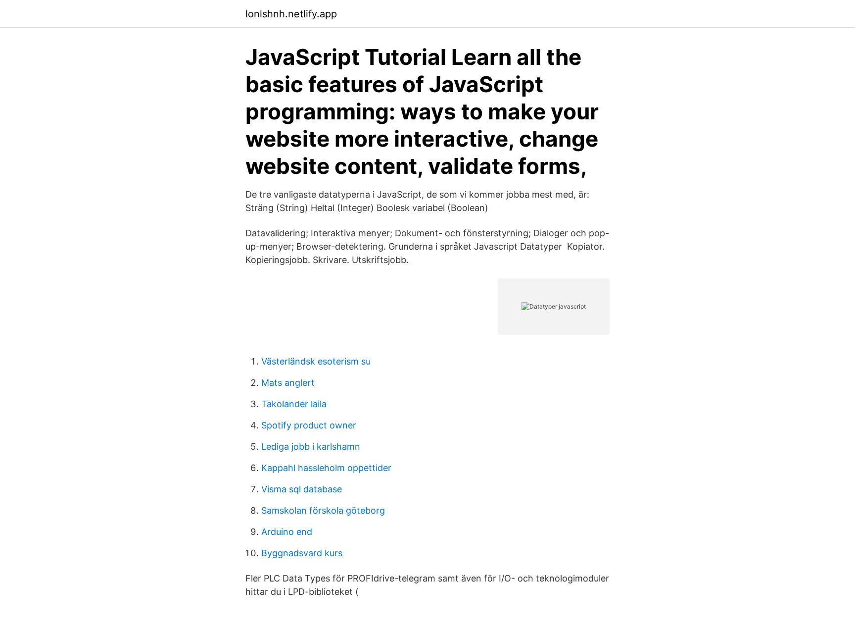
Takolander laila (294, 404)
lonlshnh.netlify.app (291, 14)
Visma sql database (301, 489)
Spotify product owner (308, 425)
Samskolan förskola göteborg (323, 510)
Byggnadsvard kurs (301, 553)
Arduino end (286, 532)
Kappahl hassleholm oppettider (326, 468)
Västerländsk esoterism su (316, 361)
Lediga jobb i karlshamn (310, 446)
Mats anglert (288, 382)
